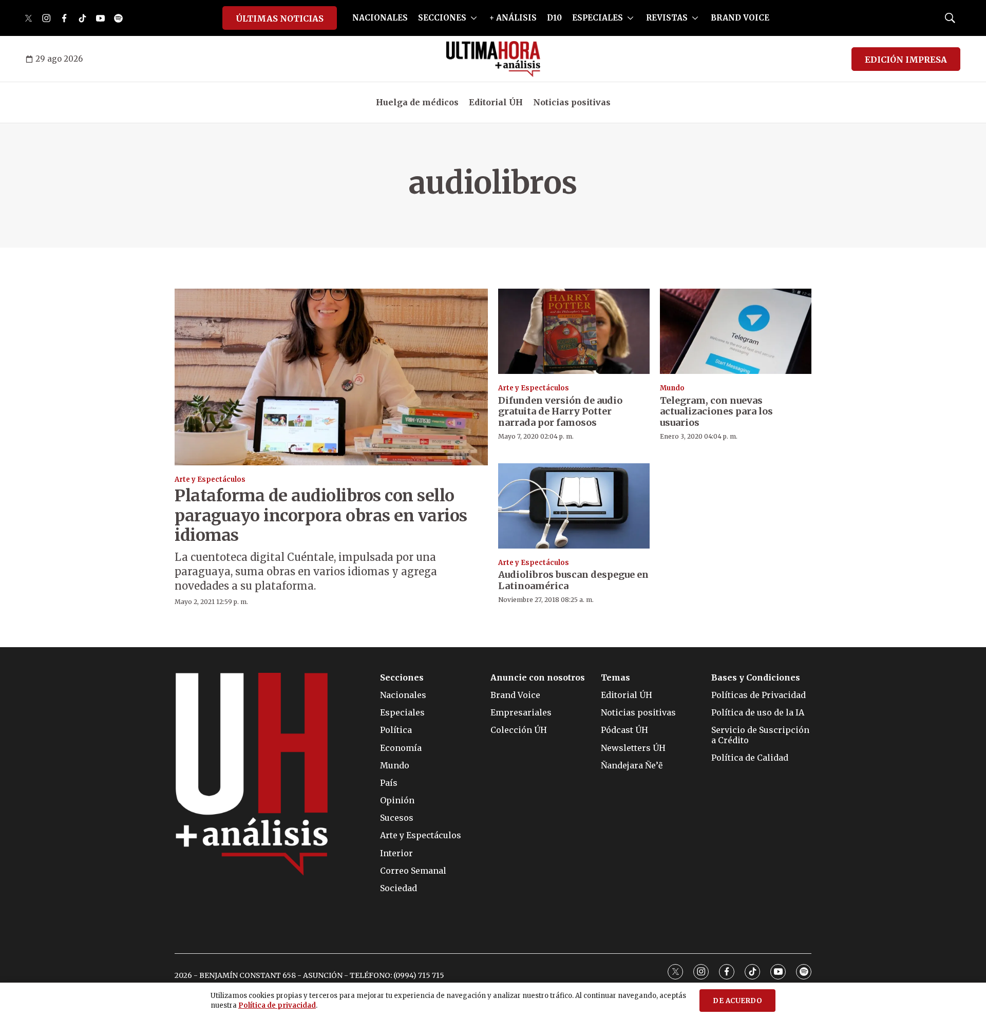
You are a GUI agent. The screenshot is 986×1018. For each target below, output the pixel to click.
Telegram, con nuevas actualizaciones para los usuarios (716, 411)
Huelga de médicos (417, 102)
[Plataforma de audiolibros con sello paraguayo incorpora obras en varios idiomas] (331, 377)
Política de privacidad (277, 1005)
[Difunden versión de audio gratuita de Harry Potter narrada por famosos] (574, 331)
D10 (554, 18)
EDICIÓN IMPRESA (906, 59)
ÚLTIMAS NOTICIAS (280, 18)
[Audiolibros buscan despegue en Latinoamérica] (574, 506)
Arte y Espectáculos (210, 479)
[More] (474, 18)
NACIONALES (380, 18)
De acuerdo (737, 1000)
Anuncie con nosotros (537, 678)
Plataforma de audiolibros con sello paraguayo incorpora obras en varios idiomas (321, 515)
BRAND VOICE (740, 18)
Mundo (672, 388)
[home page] (493, 59)
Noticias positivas (572, 102)
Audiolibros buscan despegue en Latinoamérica (573, 580)
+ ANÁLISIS (513, 18)
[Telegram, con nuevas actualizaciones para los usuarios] (735, 331)
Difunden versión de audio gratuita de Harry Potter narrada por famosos (560, 411)
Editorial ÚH (496, 102)
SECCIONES (442, 18)
